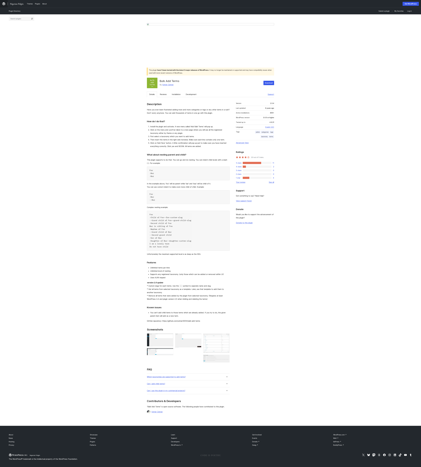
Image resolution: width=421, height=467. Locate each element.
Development (191, 94)
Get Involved (257, 435)
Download (269, 83)
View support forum (244, 201)
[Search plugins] (32, 19)
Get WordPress (411, 4)
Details (152, 94)
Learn (173, 435)
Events (254, 438)
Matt (335, 438)
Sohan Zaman (168, 85)
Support (271, 94)
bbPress (337, 442)
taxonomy (264, 136)
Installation (176, 94)
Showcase (93, 435)
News (11, 438)
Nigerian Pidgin (35, 455)
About (11, 435)
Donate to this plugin (244, 223)
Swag (255, 445)
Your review (240, 182)
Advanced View (242, 143)
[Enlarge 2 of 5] (170, 351)
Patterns (93, 445)
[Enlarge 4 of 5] (227, 336)
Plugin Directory (14, 11)
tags (271, 132)
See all (271, 182)
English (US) (269, 127)
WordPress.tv (177, 445)
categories (265, 132)
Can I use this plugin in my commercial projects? (166, 391)
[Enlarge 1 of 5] (170, 336)
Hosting (11, 442)
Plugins (92, 442)
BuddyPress (338, 445)
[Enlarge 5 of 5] (227, 358)
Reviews (163, 94)
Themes (93, 438)
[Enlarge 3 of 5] (198, 336)
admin (258, 132)
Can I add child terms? (156, 384)
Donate (255, 442)
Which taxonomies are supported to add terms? (166, 377)
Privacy (11, 445)
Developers (175, 442)
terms (271, 136)
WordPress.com (340, 435)
